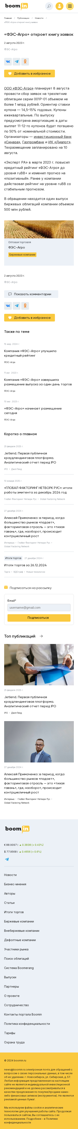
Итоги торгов (13, 558)
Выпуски (10, 977)
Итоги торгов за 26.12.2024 (25, 565)
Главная (8, 18)
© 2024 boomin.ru (15, 1060)
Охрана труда (14, 1042)
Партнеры (11, 986)
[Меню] (70, 6)
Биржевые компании (19, 921)
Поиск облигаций (16, 958)
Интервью (9, 543)
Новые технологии (35, 572)
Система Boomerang (19, 968)
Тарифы (9, 1033)
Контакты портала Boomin (23, 1014)
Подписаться (38, 618)
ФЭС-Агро (10, 49)
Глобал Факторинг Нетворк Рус (20, 499)
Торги (7, 572)
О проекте (12, 996)
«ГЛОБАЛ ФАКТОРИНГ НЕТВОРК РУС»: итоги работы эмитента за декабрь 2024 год (38, 490)
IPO (6, 469)
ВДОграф (18, 572)
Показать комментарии (32, 294)
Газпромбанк (33, 142)
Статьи (9, 902)
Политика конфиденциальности (27, 1023)
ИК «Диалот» (59, 142)
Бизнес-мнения (15, 884)
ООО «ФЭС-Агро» (18, 88)
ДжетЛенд (16, 469)
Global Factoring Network (52, 499)
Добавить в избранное (32, 73)
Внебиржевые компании (21, 930)
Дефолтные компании (20, 940)
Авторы (9, 893)
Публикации (23, 18)
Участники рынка (16, 949)
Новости (39, 18)
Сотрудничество (16, 1005)
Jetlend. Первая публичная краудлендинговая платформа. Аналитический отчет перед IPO (30, 457)
